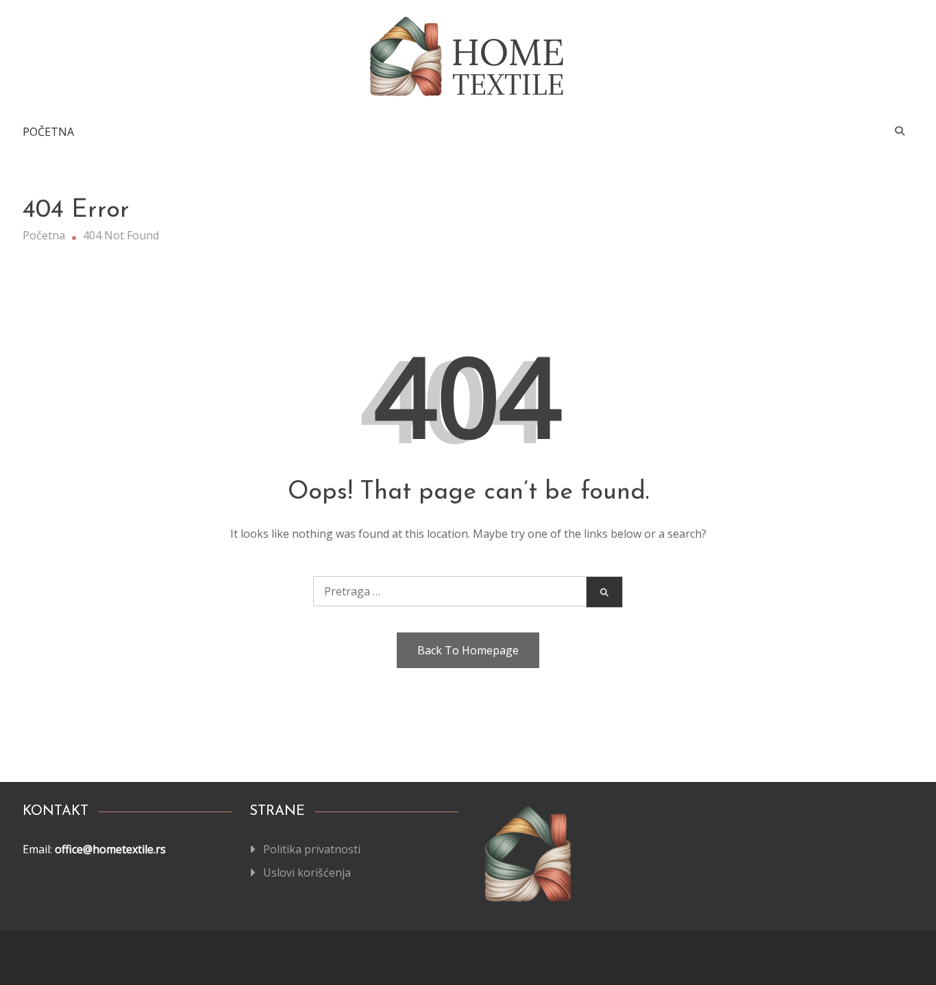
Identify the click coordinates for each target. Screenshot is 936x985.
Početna (48, 131)
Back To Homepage (468, 650)
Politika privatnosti (311, 849)
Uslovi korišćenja (307, 872)
